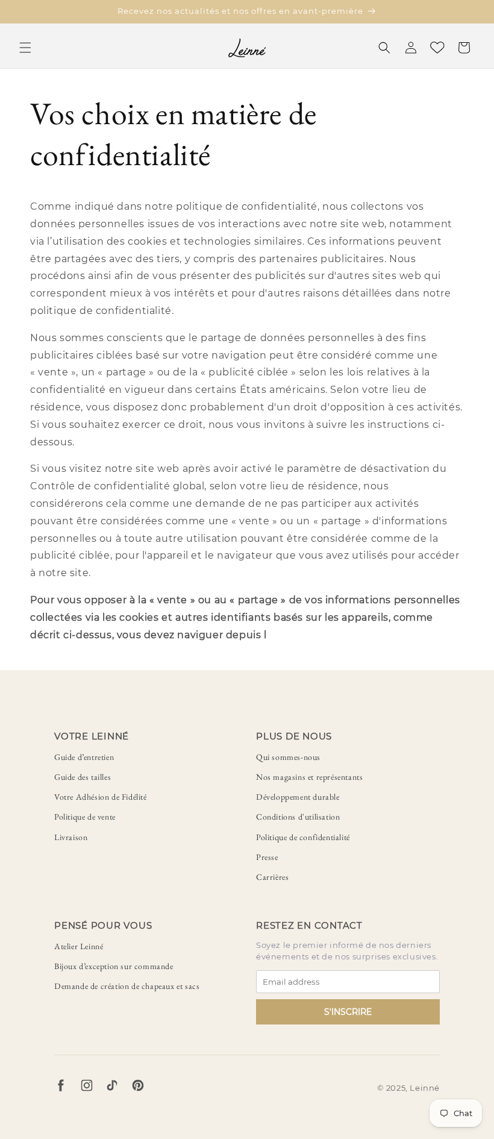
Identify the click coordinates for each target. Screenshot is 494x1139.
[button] (25, 47)
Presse (267, 857)
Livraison (70, 837)
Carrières (272, 876)
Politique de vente (85, 816)
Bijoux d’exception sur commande (114, 966)
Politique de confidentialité (303, 837)
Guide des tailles (82, 776)
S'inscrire (348, 1011)
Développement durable (298, 796)
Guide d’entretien (84, 756)
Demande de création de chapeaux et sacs (126, 986)
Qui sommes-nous (288, 756)
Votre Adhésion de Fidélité (100, 796)
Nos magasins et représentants (309, 776)
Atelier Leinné (78, 946)
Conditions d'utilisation (298, 816)
